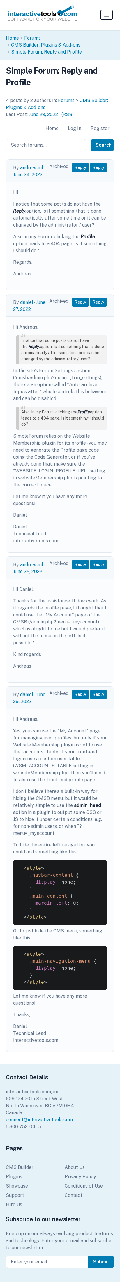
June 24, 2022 (28, 174)
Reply (80, 167)
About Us (75, 1167)
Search (104, 145)
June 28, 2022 (27, 571)
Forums (32, 38)
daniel (26, 302)
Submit (101, 1262)
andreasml (31, 167)
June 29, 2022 (43, 114)
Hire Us (14, 1204)
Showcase (17, 1186)
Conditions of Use (84, 1186)
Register (100, 128)
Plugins (14, 1176)
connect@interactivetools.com (39, 1119)
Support (15, 1195)
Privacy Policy (80, 1176)
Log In (74, 128)
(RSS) (67, 114)
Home (12, 38)
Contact (73, 1195)
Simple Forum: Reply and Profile (46, 52)
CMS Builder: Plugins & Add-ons (45, 45)
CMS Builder (19, 1167)
